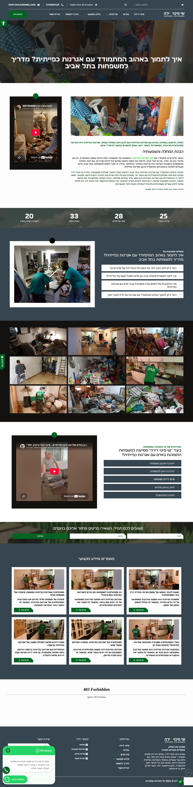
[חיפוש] (125, 5)
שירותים (113, 14)
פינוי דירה (139, 14)
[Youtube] (182, 5)
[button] (3, 23)
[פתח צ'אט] (180, 782)
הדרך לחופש (72, 14)
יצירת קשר (54, 14)
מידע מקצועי (93, 14)
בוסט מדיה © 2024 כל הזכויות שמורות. (165, 781)
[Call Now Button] (6, 770)
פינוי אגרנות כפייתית (143, 158)
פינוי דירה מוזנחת (164, 479)
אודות (126, 14)
